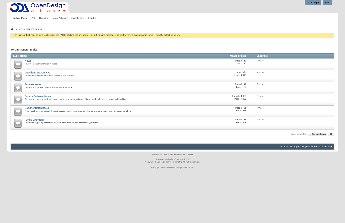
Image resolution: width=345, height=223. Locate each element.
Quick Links (76, 18)
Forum (18, 29)
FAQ (33, 18)
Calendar (43, 18)
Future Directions (34, 120)
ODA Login (313, 2)
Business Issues (33, 84)
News (28, 61)
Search (90, 18)
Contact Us (287, 146)
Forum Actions (59, 18)
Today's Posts (20, 18)
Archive (322, 146)
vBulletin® (171, 159)
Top (330, 134)
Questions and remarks (37, 72)
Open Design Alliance (305, 146)
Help (327, 2)
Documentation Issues (37, 108)
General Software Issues (38, 96)
